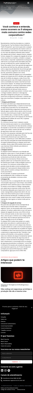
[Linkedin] (2, 370)
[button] (28, 2)
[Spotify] (9, 370)
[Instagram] (5, 370)
